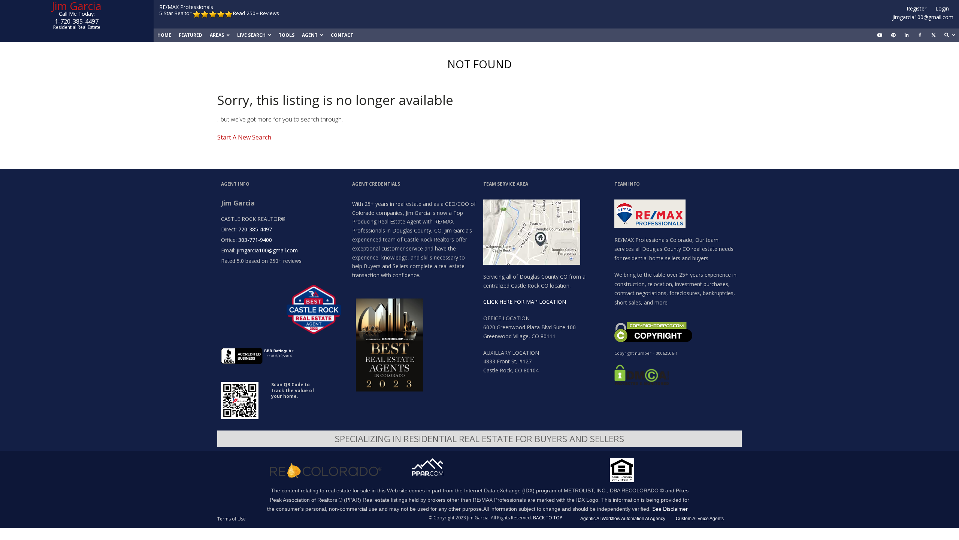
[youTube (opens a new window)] (880, 35)
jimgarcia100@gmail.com (922, 17)
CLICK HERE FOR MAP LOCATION (524, 301)
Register (916, 8)
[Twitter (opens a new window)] (933, 35)
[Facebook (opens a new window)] (920, 35)
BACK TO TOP (547, 517)
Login (942, 8)
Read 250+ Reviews (256, 13)
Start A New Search (244, 137)
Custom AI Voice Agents (700, 518)
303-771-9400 (255, 239)
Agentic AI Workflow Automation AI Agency (622, 518)
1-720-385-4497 (77, 21)
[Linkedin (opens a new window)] (907, 35)
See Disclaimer (670, 509)
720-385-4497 (255, 229)
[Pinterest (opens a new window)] (893, 35)
